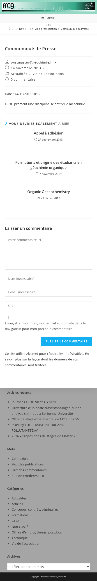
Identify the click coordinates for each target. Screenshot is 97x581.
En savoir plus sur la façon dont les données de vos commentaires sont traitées (47, 359)
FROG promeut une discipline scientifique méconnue (45, 104)
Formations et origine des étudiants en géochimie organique (48, 165)
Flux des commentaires (29, 470)
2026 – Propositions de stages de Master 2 (43, 436)
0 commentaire (23, 79)
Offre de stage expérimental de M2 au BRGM (46, 419)
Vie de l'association (48, 74)
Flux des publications (28, 464)
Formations (20, 515)
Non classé (20, 526)
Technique (20, 538)
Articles (17, 504)
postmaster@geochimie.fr (32, 62)
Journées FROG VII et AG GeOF (34, 402)
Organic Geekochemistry (48, 191)
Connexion (20, 458)
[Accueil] (10, 28)
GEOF (16, 521)
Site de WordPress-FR (28, 476)
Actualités (19, 74)
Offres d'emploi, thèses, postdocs (37, 532)
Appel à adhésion (48, 133)
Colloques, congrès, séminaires (35, 509)
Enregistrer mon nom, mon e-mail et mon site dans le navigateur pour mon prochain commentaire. (45, 326)
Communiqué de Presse (75, 28)
